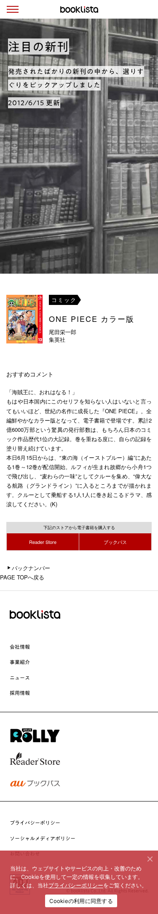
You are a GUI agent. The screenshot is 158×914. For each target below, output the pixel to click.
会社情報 (20, 646)
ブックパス (115, 541)
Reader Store (42, 541)
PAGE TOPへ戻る (22, 577)
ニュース (20, 677)
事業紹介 (20, 661)
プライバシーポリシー (35, 822)
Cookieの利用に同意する (81, 901)
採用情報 (20, 692)
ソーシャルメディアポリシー (42, 838)
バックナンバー (31, 568)
